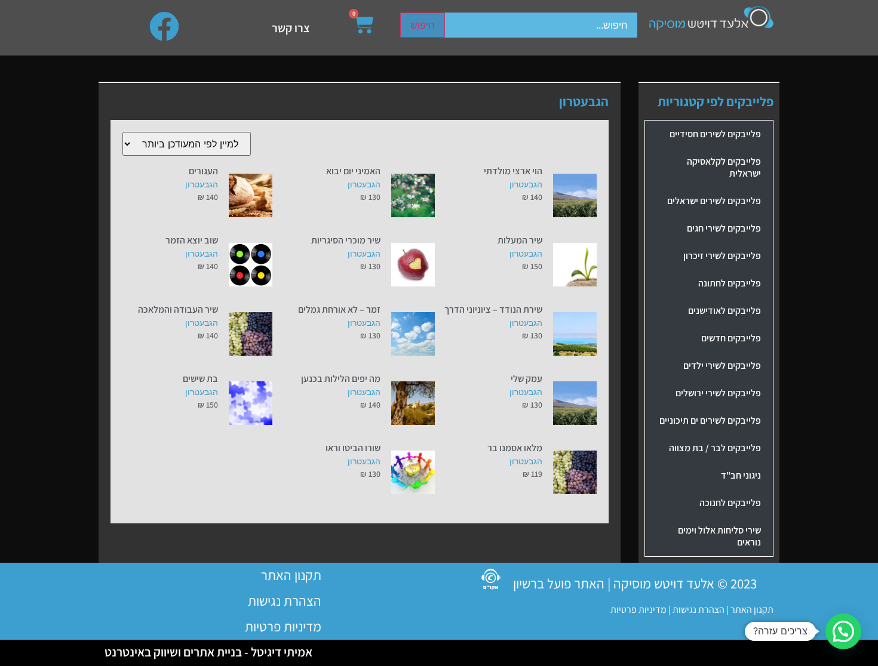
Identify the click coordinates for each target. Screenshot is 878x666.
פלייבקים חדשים (731, 338)
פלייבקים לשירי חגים (724, 228)
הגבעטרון (525, 184)
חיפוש (422, 25)
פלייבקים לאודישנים (724, 310)
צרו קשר (291, 28)
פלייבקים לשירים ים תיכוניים (710, 420)
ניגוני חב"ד (741, 475)
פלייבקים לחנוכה (730, 503)
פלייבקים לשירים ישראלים (714, 201)
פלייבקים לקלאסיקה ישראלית (724, 167)
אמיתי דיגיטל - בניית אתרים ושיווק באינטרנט (208, 652)
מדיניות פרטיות (638, 609)
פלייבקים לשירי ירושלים (718, 393)
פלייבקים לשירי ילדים (722, 365)
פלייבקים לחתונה (729, 283)
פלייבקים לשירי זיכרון (722, 255)
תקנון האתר (751, 609)
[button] (843, 631)
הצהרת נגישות (697, 609)
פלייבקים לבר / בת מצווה (715, 448)
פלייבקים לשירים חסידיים (715, 134)
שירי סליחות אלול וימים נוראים (719, 536)
